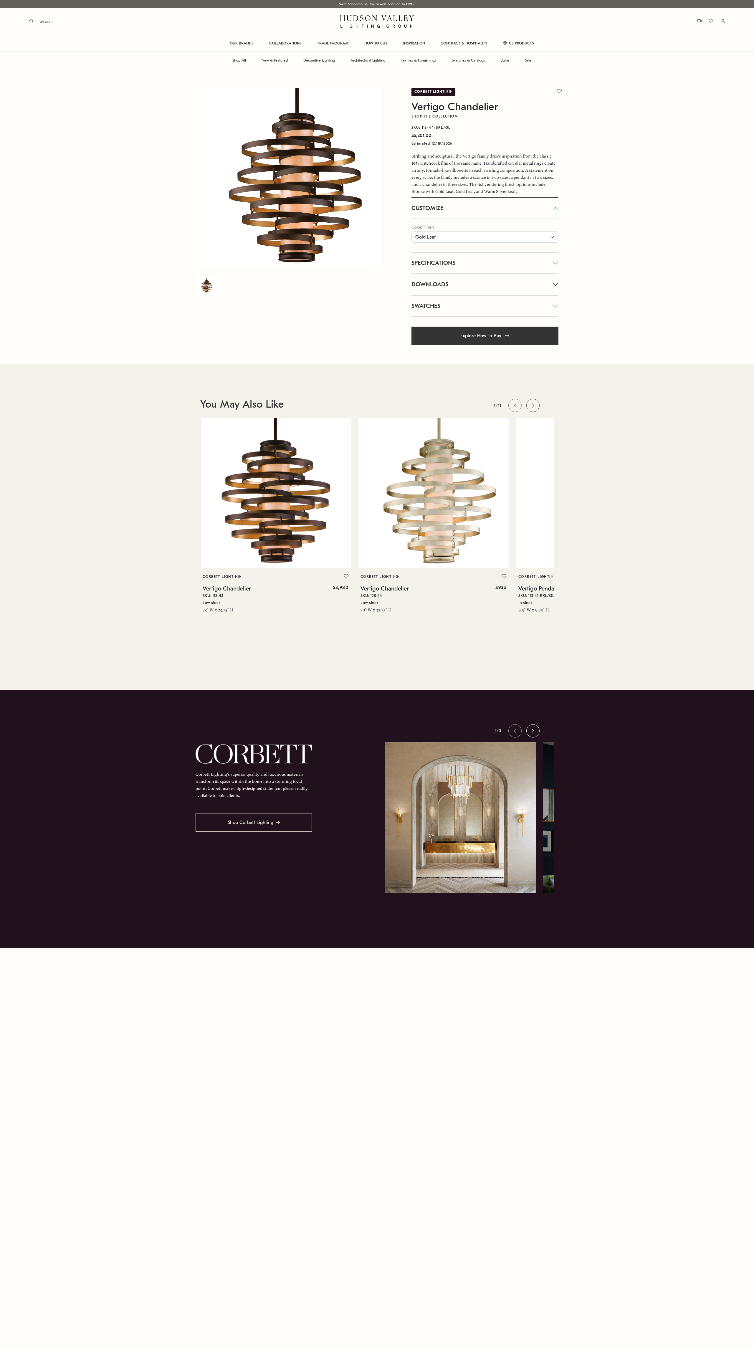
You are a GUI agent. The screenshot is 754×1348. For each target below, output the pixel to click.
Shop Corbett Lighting (250, 822)
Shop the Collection (434, 116)
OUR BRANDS (242, 43)
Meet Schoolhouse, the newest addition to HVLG (377, 4)
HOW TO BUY (376, 43)
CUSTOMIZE (427, 208)
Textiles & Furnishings (418, 60)
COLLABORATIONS (285, 43)
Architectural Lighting (367, 60)
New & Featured (275, 60)
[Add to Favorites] (346, 576)
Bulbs (504, 60)
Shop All (239, 60)
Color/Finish (422, 227)
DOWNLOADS (429, 284)
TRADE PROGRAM (333, 43)
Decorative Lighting (319, 60)
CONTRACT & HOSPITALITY (464, 43)
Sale (528, 60)
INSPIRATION (414, 43)
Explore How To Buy (481, 335)
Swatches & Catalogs (468, 60)
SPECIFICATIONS (433, 262)
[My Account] (719, 21)
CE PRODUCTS (521, 43)
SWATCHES (425, 305)
